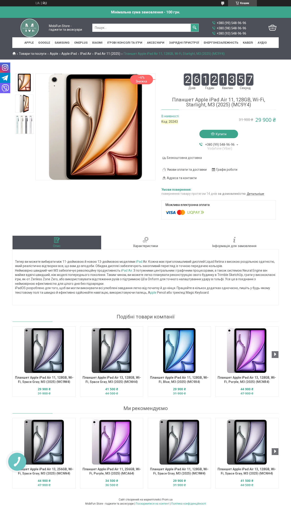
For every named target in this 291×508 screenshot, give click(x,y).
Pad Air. (127, 270)
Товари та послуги (32, 53)
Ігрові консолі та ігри (124, 42)
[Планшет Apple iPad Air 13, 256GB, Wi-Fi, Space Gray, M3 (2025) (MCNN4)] (44, 442)
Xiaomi (97, 42)
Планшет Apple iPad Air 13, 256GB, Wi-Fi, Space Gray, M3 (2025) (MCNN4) (44, 471)
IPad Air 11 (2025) (107, 53)
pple (153, 292)
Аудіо (262, 42)
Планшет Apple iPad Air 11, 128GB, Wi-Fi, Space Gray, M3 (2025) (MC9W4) (44, 380)
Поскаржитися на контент (152, 503)
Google (44, 42)
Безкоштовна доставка (184, 158)
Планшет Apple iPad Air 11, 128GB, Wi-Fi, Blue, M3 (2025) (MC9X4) (179, 380)
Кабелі (248, 42)
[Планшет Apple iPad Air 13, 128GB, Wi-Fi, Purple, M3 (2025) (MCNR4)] (247, 350)
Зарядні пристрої (184, 42)
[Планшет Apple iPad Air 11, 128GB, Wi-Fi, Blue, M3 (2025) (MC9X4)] (179, 350)
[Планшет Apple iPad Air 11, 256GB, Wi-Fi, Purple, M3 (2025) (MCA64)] (111, 442)
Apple (29, 42)
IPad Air (85, 53)
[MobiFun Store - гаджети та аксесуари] (29, 28)
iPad (139, 261)
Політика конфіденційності (188, 503)
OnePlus (81, 42)
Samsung (62, 42)
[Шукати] (194, 28)
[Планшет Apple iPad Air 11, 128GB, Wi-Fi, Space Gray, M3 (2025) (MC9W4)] (44, 350)
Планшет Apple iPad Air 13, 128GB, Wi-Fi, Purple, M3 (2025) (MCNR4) (247, 380)
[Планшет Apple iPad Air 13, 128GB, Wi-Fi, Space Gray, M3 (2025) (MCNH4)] (111, 350)
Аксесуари (155, 42)
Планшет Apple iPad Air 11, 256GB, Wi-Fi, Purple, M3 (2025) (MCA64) (112, 471)
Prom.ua (167, 499)
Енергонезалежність (221, 42)
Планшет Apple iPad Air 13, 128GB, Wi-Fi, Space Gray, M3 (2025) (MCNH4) (112, 380)
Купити (221, 134)
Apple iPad (69, 53)
